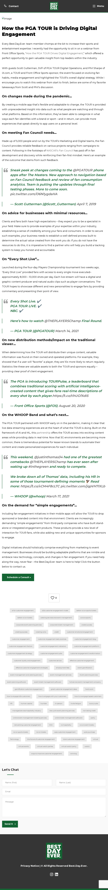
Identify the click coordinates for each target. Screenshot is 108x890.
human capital (26, 703)
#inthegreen (38, 467)
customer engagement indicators (53, 646)
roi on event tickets (87, 725)
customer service (55, 661)
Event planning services (89, 675)
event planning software (16, 682)
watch (87, 746)
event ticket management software (47, 682)
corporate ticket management (61, 625)
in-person (58, 703)
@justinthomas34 (48, 457)
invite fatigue (76, 703)
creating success (21, 632)
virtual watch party (68, 746)
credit (57, 632)
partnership (43, 432)
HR (11, 703)
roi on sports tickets (20, 732)
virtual (95, 739)
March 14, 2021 (66, 331)
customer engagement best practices (52, 639)
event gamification (85, 668)
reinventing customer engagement (27, 725)
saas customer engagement (64, 732)
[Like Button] (53, 598)
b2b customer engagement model (55, 610)
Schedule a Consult (18, 577)
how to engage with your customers (52, 696)
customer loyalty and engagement (27, 661)
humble (44, 703)
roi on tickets (41, 732)
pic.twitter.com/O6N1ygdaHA (33, 194)
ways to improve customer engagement (46, 753)
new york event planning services (62, 711)
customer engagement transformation (85, 653)
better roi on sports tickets (86, 610)
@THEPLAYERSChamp (62, 321)
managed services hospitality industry (26, 711)
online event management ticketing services (30, 718)
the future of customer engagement (41, 739)
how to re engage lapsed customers (88, 696)
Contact (13, 6)
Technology (14, 739)
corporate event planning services (29, 625)
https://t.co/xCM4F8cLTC (40, 486)
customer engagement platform (86, 646)
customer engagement (21, 639)
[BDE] (54, 6)
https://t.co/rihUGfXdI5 (70, 396)
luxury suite (93, 703)
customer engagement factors (20, 646)
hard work (89, 689)
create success (87, 625)
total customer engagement (74, 739)
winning (73, 753)
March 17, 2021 (57, 496)
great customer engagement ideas (64, 689)
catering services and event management (56, 618)
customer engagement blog (85, 639)
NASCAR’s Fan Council (59, 150)
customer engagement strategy (20, 653)
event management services (60, 675)
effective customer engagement (82, 661)
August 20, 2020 (72, 406)
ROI (50, 725)
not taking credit (89, 711)
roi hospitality (66, 725)
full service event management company (85, 682)
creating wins (41, 632)
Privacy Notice (30, 865)
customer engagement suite (51, 653)
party (93, 718)
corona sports (85, 618)
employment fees (62, 668)
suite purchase (89, 732)
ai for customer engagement (23, 610)
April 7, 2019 (86, 204)
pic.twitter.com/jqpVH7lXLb (82, 486)
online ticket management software (68, 718)
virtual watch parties (45, 746)
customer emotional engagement (80, 632)
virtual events (23, 746)
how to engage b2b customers (18, 696)
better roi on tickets (25, 618)
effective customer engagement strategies (32, 668)
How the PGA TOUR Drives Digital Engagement (54, 53)
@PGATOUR (82, 170)
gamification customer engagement (28, 689)
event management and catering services (26, 675)
